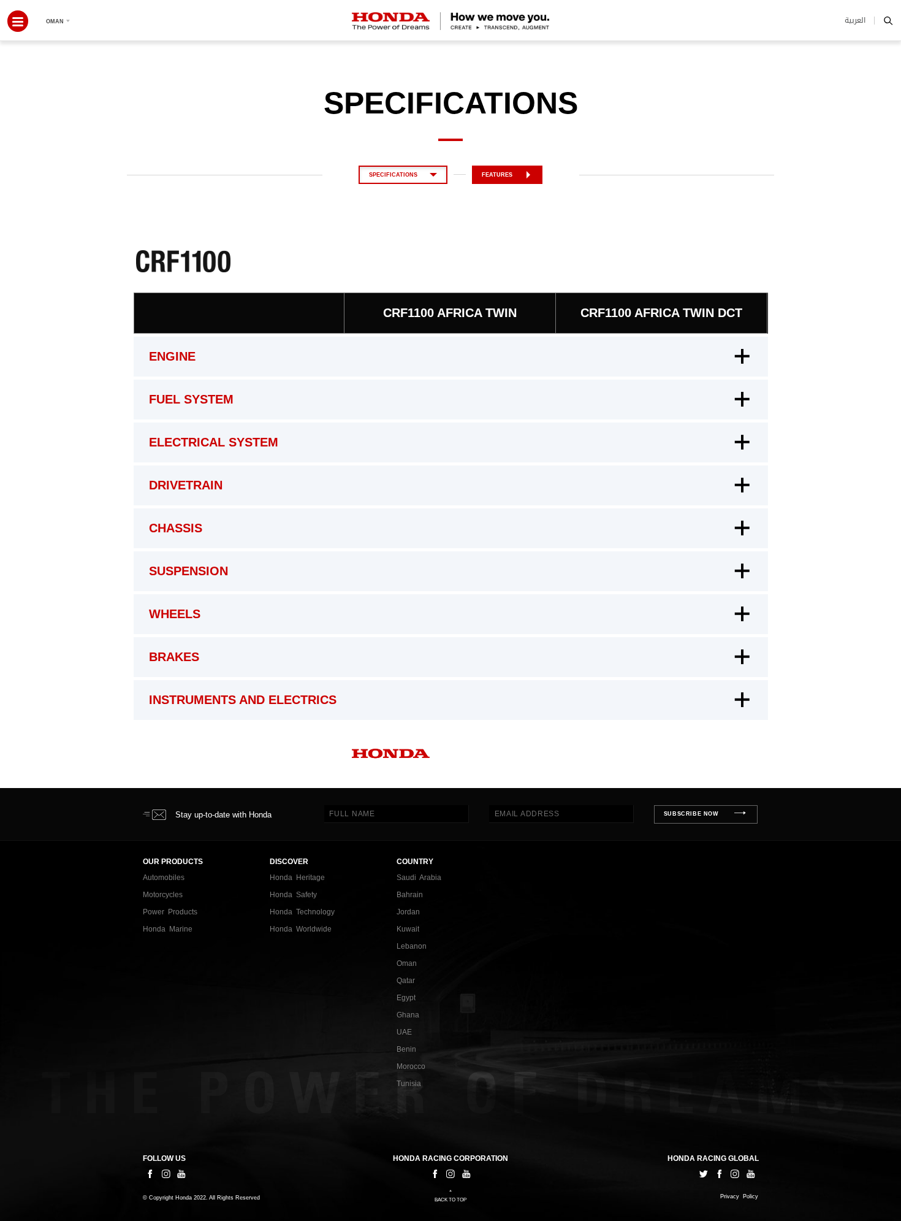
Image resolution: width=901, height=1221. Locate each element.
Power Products (170, 912)
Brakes (174, 657)
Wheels (174, 614)
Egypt (406, 997)
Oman (407, 963)
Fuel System (191, 399)
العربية (855, 20)
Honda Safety (293, 894)
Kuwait (408, 929)
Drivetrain (185, 485)
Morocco (411, 1066)
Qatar (406, 980)
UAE (404, 1032)
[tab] (451, 357)
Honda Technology (302, 912)
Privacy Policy (739, 1197)
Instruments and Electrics (242, 699)
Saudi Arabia (419, 877)
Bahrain (410, 894)
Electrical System (213, 442)
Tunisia (409, 1083)
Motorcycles (163, 894)
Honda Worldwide (301, 929)
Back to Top (450, 1200)
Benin (406, 1049)
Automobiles (163, 877)
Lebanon (412, 946)
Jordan (408, 912)
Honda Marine (167, 929)
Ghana (408, 1015)
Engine (172, 356)
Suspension (188, 571)
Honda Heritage (297, 877)
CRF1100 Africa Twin (450, 313)
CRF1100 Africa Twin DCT (661, 313)
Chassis (175, 528)
